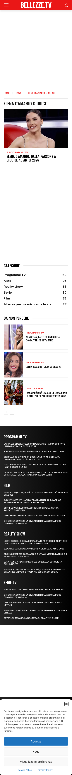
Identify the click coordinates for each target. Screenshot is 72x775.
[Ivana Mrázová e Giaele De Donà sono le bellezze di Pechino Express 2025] (13, 392)
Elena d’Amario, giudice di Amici (43, 366)
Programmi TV (17, 152)
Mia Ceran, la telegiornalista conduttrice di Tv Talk (43, 338)
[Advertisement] (36, 48)
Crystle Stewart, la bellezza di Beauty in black (31, 618)
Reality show (34, 389)
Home (7, 93)
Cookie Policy (25, 770)
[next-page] (12, 412)
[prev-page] (6, 412)
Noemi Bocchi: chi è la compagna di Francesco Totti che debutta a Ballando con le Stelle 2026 (35, 542)
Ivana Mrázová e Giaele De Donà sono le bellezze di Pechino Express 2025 (46, 394)
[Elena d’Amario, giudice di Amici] (13, 364)
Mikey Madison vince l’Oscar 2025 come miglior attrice (34, 516)
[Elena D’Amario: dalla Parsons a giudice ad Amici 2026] (36, 128)
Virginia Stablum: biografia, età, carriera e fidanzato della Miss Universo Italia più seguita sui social (34, 570)
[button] (66, 704)
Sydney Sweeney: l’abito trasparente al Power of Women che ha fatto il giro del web (32, 501)
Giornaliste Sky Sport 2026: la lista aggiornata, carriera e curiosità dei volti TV (32, 458)
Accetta (36, 741)
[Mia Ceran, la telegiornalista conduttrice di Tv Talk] (13, 337)
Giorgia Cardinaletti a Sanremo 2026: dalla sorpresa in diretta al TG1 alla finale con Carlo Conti (36, 473)
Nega (36, 751)
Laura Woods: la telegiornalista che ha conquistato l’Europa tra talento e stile (34, 445)
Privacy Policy (45, 770)
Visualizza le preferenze (36, 761)
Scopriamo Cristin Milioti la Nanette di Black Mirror (34, 589)
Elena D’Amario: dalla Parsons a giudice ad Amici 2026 (31, 158)
